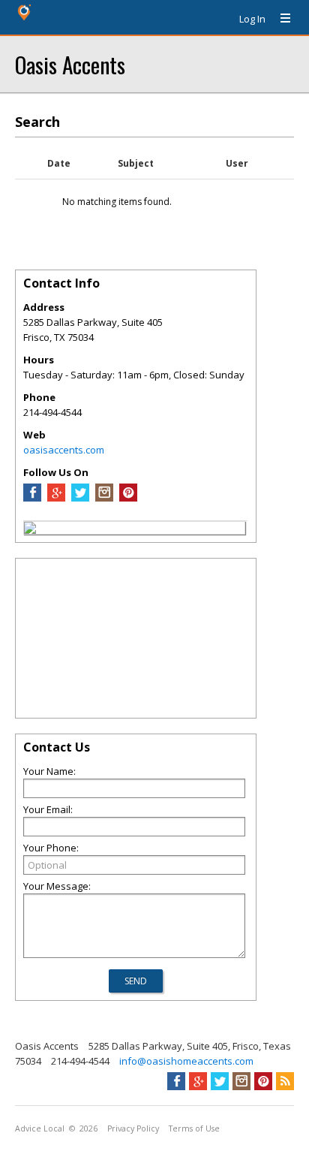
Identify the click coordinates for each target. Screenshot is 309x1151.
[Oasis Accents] (30, 530)
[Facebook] (32, 498)
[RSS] (285, 1081)
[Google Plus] (56, 498)
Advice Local (39, 1128)
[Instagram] (104, 498)
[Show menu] (280, 19)
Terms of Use (194, 1128)
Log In (252, 19)
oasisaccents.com (63, 449)
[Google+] (198, 1081)
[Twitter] (80, 498)
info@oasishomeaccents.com (186, 1061)
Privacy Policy (133, 1128)
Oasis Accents (70, 64)
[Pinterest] (128, 498)
